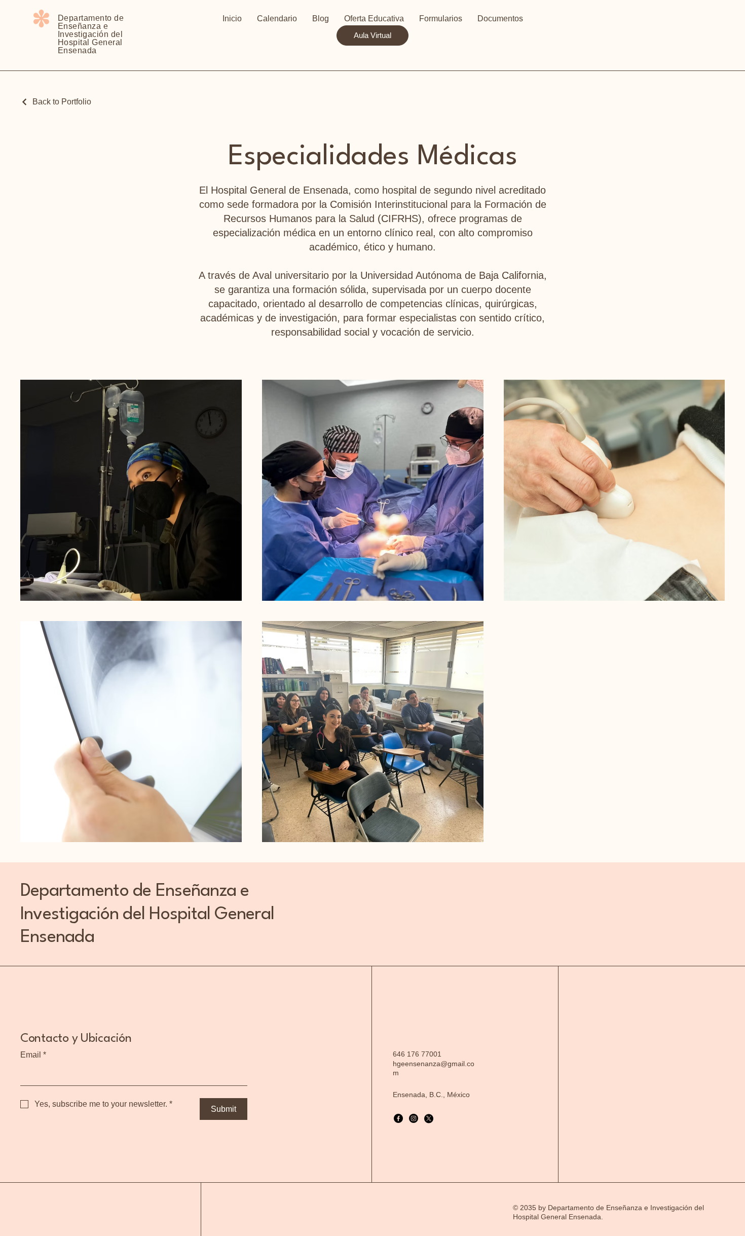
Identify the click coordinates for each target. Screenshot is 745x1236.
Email (33, 1054)
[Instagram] (413, 1118)
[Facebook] (398, 1118)
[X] (428, 1118)
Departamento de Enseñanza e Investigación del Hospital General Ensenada (147, 914)
